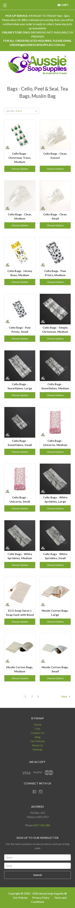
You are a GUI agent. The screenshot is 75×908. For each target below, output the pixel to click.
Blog (37, 737)
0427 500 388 (41, 825)
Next (64, 696)
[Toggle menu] (5, 5)
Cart (37, 728)
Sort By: (10, 111)
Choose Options (20, 168)
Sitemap (37, 749)
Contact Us (37, 732)
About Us (37, 745)
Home (37, 724)
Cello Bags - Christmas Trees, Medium (19, 157)
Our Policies (37, 741)
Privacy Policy (41, 897)
